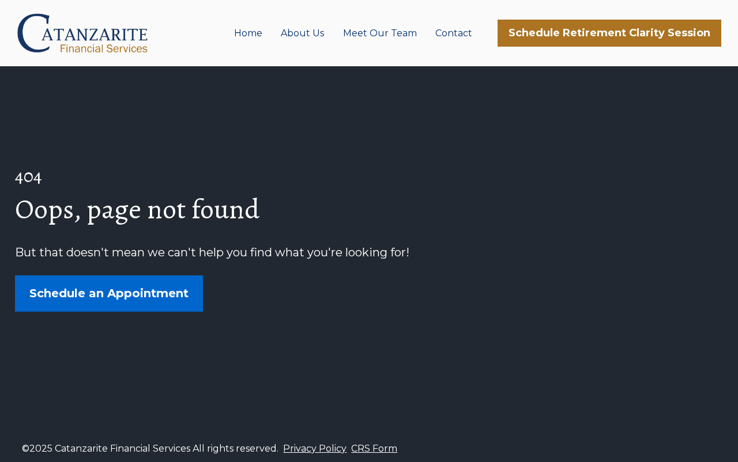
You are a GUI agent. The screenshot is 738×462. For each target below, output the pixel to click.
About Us (302, 33)
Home (248, 33)
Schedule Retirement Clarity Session (609, 32)
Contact (453, 33)
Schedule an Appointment (109, 293)
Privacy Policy (315, 448)
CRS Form (374, 448)
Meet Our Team (380, 33)
